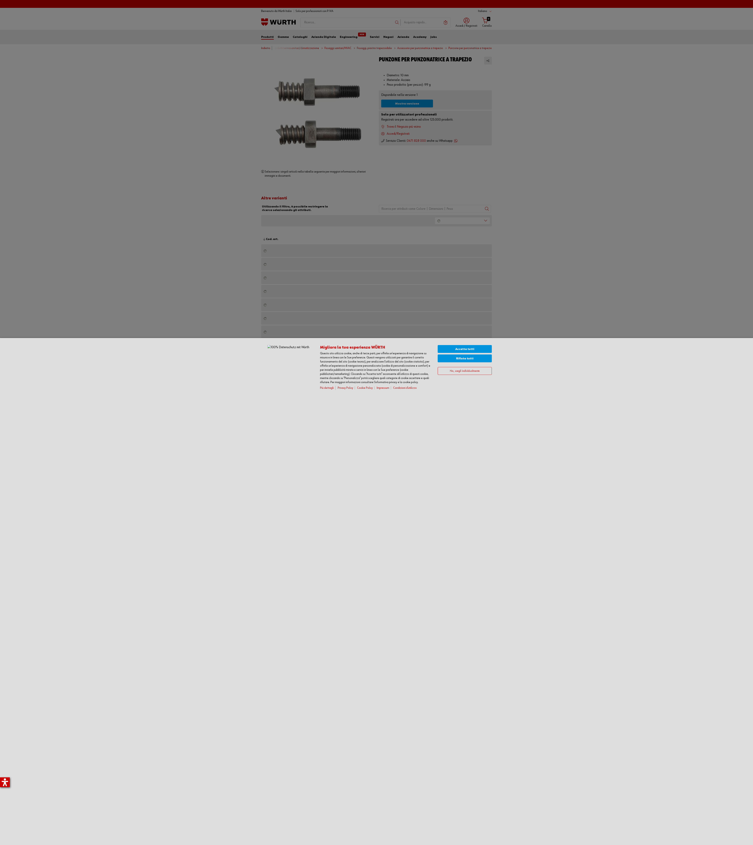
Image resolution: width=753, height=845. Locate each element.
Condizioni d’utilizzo (405, 387)
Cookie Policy (365, 387)
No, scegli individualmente (465, 371)
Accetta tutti (464, 349)
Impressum (383, 387)
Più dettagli (327, 387)
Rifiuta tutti (465, 358)
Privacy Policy (345, 387)
